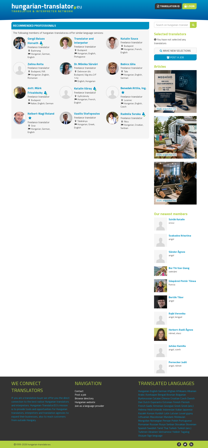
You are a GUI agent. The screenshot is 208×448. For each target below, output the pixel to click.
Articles (160, 66)
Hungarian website (85, 402)
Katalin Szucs (129, 38)
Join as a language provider (89, 406)
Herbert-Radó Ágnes (181, 330)
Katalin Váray (83, 88)
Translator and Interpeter (84, 40)
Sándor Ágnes (177, 252)
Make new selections (176, 51)
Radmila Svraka (131, 114)
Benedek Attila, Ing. (133, 88)
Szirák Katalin (177, 219)
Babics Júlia (128, 64)
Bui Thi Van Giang (179, 268)
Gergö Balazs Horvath (36, 40)
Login (191, 6)
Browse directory (84, 398)
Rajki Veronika (177, 313)
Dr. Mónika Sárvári (86, 64)
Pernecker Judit (178, 362)
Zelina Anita (36, 64)
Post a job (176, 57)
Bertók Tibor (176, 297)
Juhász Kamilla (177, 346)
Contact (79, 391)
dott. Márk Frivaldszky (35, 90)
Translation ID (169, 6)
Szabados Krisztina (180, 235)
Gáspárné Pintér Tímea (182, 281)
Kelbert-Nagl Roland (41, 113)
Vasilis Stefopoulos (87, 113)
